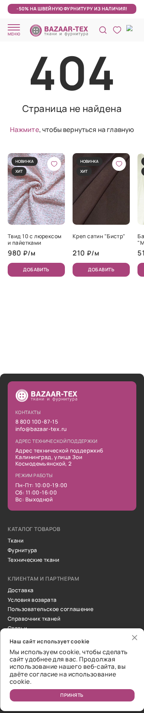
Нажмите (24, 129)
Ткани (15, 541)
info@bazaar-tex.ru (41, 429)
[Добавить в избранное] (54, 164)
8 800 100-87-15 (36, 422)
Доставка (20, 590)
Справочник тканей (34, 619)
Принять (71, 695)
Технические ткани (33, 560)
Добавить (36, 269)
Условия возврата (32, 600)
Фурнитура (22, 550)
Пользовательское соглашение (50, 609)
